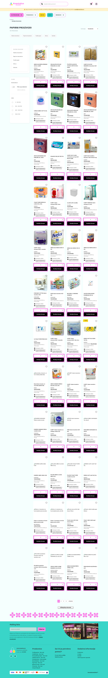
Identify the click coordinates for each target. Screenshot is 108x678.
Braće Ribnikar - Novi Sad (38, 661)
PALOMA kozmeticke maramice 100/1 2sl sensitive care (40, 567)
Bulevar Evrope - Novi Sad (38, 664)
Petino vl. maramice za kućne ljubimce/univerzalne (40, 521)
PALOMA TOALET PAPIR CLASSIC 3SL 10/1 (72, 476)
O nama (79, 654)
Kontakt (79, 656)
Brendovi (58, 15)
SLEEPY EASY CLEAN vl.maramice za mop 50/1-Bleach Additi (73, 157)
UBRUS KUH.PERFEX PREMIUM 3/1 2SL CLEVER (40, 65)
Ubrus (46, 36)
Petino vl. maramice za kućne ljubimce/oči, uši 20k (57, 521)
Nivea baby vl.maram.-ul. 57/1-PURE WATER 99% (39, 384)
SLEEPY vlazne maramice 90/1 (89, 385)
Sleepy (85, 68)
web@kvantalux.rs (79, 9)
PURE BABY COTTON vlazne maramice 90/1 (40, 294)
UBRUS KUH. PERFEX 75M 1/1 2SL (73, 249)
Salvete (53, 36)
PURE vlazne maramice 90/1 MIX (57, 294)
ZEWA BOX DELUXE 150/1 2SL (57, 156)
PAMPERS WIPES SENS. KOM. (40, 475)
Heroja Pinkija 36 (36, 668)
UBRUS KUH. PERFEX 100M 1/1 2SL (57, 248)
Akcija (42, 15)
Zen (51, 68)
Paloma (69, 70)
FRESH (85, 297)
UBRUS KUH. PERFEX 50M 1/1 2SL (90, 248)
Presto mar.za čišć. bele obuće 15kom (72, 521)
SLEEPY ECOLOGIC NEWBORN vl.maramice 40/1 (90, 65)
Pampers (36, 433)
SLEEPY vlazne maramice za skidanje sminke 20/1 (57, 430)
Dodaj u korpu (41, 86)
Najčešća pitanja (59, 657)
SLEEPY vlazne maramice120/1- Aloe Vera (73, 339)
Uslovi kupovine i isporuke (84, 658)
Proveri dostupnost (40, 77)
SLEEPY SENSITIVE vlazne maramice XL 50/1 (89, 203)
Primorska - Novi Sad (37, 666)
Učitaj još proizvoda (65, 607)
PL (51, 524)
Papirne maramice (27, 36)
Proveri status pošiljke (60, 655)
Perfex (35, 68)
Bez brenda (37, 524)
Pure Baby (36, 297)
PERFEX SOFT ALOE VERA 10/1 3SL (89, 339)
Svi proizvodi (15, 15)
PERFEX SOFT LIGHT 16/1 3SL (90, 475)
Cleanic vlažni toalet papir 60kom (90, 521)
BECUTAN (69, 297)
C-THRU (85, 524)
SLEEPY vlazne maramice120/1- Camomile (57, 339)
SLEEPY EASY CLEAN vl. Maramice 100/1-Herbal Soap (90, 156)
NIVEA (35, 388)
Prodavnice (29, 15)
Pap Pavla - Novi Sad (37, 663)
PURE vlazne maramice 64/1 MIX (73, 430)
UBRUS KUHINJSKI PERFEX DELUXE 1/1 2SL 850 (56, 384)
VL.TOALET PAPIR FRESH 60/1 (40, 339)
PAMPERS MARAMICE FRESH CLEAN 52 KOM (40, 430)
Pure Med (53, 297)
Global (69, 205)
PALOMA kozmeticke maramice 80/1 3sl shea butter (72, 65)
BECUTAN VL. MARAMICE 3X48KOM (72, 294)
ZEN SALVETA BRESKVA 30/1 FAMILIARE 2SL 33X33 (90, 110)
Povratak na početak (92, 672)
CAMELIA (36, 113)
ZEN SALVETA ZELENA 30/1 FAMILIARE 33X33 (56, 110)
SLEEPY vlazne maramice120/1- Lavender (40, 248)
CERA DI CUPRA (54, 570)
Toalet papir (38, 36)
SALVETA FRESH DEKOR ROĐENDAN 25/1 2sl (89, 294)
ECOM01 (24, 652)
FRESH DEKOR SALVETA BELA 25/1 (90, 567)
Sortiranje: (83, 29)
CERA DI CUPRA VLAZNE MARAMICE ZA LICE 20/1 (56, 567)
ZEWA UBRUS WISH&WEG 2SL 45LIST (90, 430)
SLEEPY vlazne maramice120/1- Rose (55, 203)
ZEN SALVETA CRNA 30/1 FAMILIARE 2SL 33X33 (72, 111)
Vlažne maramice (15, 36)
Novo (50, 15)
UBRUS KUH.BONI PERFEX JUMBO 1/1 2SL (73, 567)
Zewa (52, 159)
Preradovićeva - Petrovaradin (39, 659)
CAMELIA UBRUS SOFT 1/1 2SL (40, 111)
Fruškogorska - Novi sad (38, 652)
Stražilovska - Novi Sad (37, 654)
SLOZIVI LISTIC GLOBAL (72, 203)
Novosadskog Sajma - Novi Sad (39, 656)
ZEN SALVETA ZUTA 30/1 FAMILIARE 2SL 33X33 (56, 65)
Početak (11, 19)
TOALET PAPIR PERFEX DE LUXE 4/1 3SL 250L (40, 203)
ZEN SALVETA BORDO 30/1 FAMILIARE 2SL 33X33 (40, 156)
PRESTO (69, 524)
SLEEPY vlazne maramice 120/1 (73, 385)
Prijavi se (41, 629)
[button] (19, 82)
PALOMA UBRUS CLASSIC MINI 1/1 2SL (56, 475)
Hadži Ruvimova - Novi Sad (38, 658)
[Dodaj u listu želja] (46, 47)
